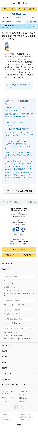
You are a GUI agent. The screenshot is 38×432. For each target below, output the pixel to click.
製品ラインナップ (18, 202)
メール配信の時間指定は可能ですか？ (18, 129)
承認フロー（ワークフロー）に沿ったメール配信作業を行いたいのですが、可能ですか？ (19, 135)
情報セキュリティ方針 (7, 417)
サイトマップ (5, 414)
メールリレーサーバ (10, 283)
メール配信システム (31, 202)
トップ (34, 26)
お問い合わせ (21, 9)
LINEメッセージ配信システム (13, 290)
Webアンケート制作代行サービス (14, 335)
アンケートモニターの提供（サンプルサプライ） (19, 339)
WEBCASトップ (6, 202)
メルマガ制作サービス (11, 332)
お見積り (4, 401)
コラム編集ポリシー (24, 419)
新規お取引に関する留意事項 (26, 417)
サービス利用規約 (6, 419)
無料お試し (32, 9)
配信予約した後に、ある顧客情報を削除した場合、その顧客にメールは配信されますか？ (19, 155)
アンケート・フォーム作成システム (15, 305)
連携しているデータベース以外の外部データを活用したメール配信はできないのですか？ (19, 116)
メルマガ (21, 394)
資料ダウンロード (8, 9)
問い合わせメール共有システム (13, 314)
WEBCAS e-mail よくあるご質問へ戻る (19, 191)
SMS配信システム (9, 287)
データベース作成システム (12, 323)
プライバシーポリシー (24, 414)
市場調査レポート (24, 391)
